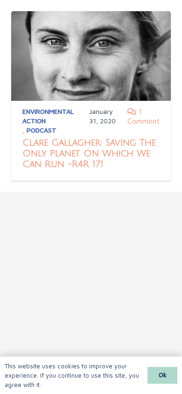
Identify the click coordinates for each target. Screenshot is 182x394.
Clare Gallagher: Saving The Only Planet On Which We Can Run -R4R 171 (89, 153)
